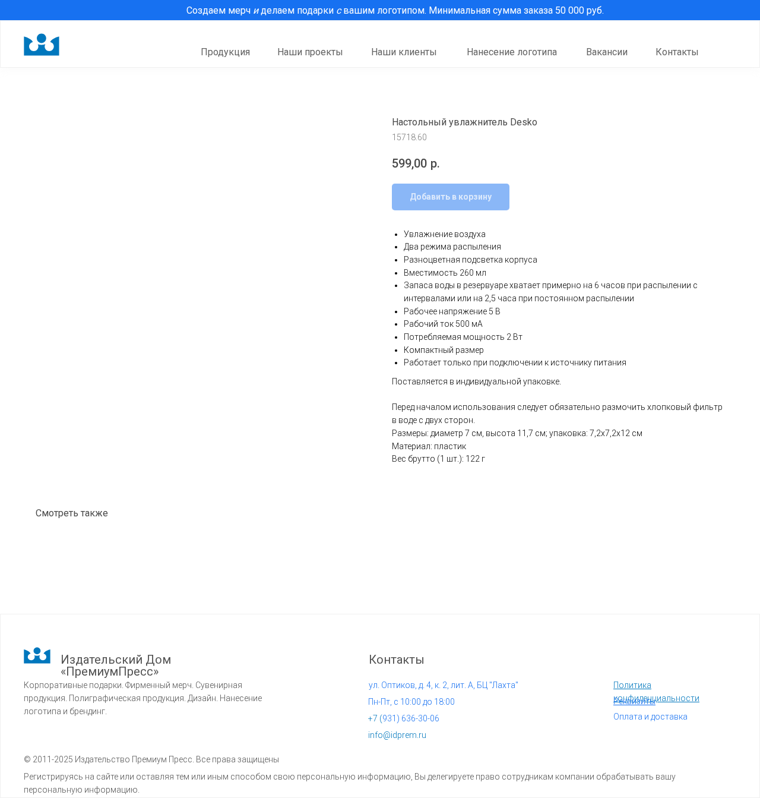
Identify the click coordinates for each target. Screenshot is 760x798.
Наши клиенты (404, 52)
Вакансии (607, 52)
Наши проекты (310, 52)
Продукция (225, 52)
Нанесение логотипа (512, 52)
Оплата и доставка (650, 716)
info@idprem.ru (397, 735)
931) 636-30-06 (403, 718)
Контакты (677, 52)
